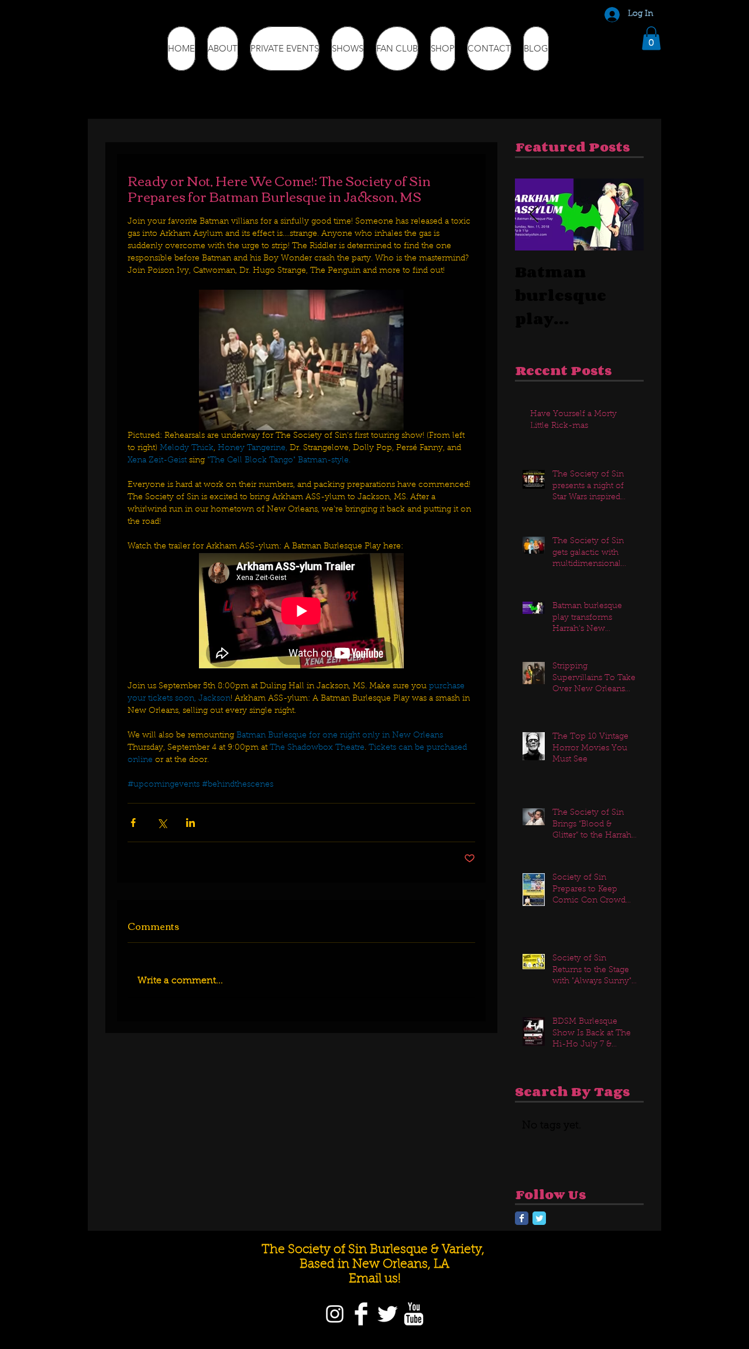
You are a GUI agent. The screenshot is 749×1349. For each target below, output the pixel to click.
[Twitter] (387, 1314)
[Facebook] (361, 1314)
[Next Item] (625, 214)
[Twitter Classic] (539, 1218)
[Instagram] (334, 1314)
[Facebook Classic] (521, 1218)
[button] (651, 38)
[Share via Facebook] (133, 822)
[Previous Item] (533, 214)
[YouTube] (413, 1314)
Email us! (375, 1279)
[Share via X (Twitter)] (161, 822)
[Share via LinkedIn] (190, 822)
